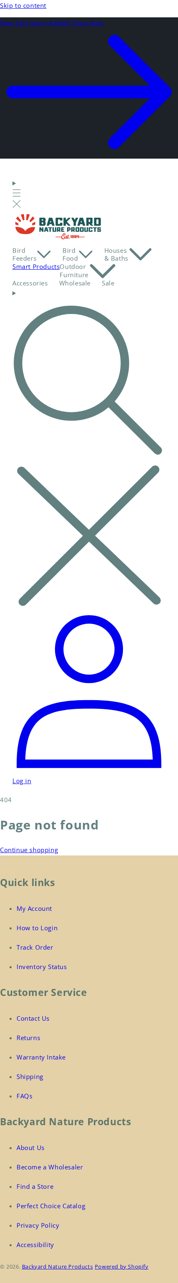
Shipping (30, 1076)
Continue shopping (29, 850)
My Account (34, 908)
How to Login (37, 928)
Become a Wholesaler (50, 1167)
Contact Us (33, 1018)
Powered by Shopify (122, 1266)
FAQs (24, 1096)
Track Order (35, 947)
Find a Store (35, 1186)
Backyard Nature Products (57, 1266)
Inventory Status (42, 966)
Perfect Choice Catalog (51, 1206)
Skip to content (23, 5)
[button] (16, 194)
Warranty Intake (41, 1057)
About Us (31, 1147)
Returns (28, 1038)
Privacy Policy (38, 1225)
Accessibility (35, 1244)
